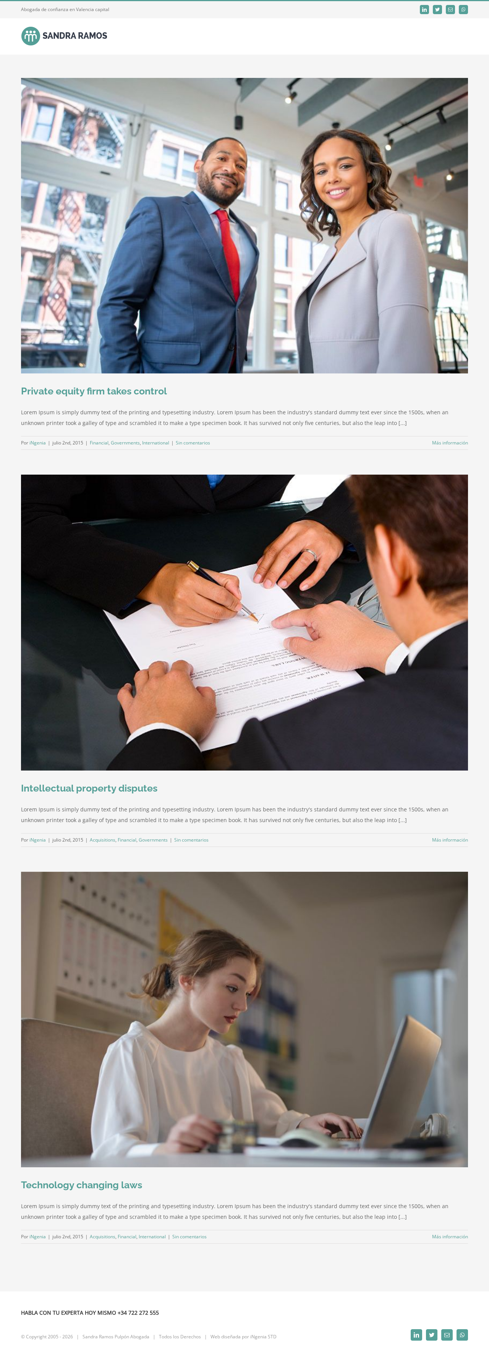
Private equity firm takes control (94, 391)
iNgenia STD (263, 1336)
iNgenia (37, 442)
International (155, 442)
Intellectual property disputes (89, 788)
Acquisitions (102, 840)
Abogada (139, 1336)
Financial (99, 442)
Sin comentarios (193, 442)
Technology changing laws (81, 1185)
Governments (125, 442)
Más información (450, 442)
